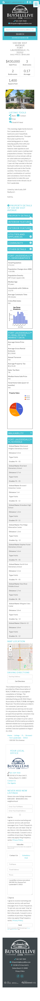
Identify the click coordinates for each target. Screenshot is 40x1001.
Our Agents (11, 783)
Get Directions (20, 681)
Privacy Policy (17, 840)
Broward (28, 735)
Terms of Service (15, 929)
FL (22, 735)
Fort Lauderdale (15, 738)
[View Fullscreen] (10, 654)
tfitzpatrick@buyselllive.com (21, 23)
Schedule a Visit (26, 856)
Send (20, 925)
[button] (20, 34)
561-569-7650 (21, 21)
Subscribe (20, 844)
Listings (17, 735)
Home (9, 735)
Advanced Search (19, 38)
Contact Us (11, 781)
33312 (25, 738)
